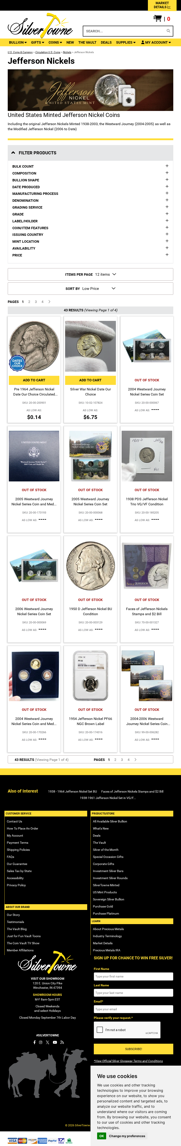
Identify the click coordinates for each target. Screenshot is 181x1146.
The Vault (99, 842)
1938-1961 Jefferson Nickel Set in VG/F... (108, 798)
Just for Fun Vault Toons (24, 936)
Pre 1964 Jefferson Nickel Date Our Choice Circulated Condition (34, 394)
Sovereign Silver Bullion (108, 899)
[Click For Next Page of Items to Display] (49, 302)
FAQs (10, 857)
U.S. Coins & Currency (20, 52)
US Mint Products (105, 892)
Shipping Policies (18, 849)
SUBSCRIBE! (133, 1049)
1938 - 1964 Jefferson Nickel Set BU (72, 791)
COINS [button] (54, 42)
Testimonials (15, 922)
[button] (161, 19)
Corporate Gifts (103, 864)
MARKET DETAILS (161, 5)
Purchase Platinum (106, 913)
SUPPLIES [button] (124, 42)
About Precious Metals (108, 929)
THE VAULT (87, 42)
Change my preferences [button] (127, 1136)
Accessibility (15, 878)
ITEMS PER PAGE (79, 274)
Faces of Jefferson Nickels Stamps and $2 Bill (132, 791)
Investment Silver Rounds (110, 878)
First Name (101, 969)
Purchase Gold (103, 906)
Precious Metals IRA (106, 950)
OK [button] (101, 1136)
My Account (15, 835)
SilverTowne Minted (106, 885)
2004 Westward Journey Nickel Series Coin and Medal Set (34, 724)
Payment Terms (17, 842)
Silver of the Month (106, 849)
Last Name (101, 985)
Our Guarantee (17, 864)
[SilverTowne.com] (40, 25)
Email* (98, 1001)
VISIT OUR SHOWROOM (47, 978)
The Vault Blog (17, 929)
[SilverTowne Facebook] (34, 1042)
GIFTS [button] (36, 42)
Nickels (67, 52)
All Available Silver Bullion (110, 821)
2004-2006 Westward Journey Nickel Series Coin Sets (147, 724)
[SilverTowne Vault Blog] (62, 1042)
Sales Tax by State (19, 871)
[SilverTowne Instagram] (40, 1042)
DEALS (106, 42)
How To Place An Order (22, 828)
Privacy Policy (16, 885)
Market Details (103, 943)
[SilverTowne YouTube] (55, 1042)
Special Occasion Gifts (108, 857)
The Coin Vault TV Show (23, 943)
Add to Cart (34, 380)
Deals (96, 835)
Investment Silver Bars (108, 871)
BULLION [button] (17, 42)
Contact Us (14, 821)
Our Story (13, 915)
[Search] (168, 31)
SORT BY (73, 289)
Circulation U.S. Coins (47, 52)
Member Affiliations (20, 950)
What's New (101, 828)
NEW (70, 42)
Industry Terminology (107, 936)
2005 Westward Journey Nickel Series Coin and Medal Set (34, 504)
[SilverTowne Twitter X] (47, 1042)
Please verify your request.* (113, 1018)
